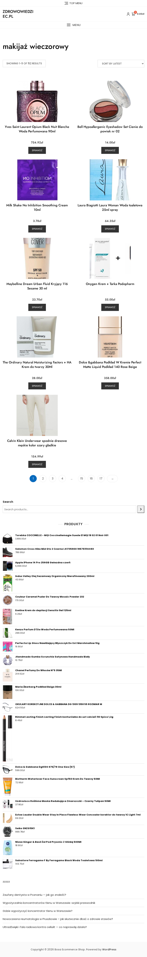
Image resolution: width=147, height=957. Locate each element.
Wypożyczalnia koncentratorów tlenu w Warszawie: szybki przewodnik (49, 903)
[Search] (140, 509)
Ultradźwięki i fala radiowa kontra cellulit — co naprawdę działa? (45, 927)
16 (91, 478)
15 (81, 478)
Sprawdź (37, 150)
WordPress (109, 949)
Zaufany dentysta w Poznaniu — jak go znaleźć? (34, 895)
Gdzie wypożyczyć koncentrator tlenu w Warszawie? (37, 911)
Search (8, 502)
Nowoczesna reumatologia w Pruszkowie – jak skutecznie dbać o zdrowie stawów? (58, 919)
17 (101, 478)
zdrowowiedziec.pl (18, 14)
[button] (73, 25)
